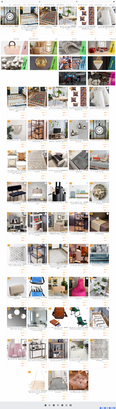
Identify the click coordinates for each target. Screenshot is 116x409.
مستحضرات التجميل (17, 4)
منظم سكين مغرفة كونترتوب (59, 202)
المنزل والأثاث (112, 4)
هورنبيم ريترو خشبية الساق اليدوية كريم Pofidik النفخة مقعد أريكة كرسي (68, 28)
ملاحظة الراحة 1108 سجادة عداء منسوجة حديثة (58, 391)
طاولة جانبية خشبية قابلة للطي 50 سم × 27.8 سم (58, 171)
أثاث (95, 38)
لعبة (41, 4)
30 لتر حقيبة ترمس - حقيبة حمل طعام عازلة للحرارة (37, 297)
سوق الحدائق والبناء (99, 4)
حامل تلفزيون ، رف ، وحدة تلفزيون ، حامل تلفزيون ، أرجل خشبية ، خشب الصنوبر (58, 140)
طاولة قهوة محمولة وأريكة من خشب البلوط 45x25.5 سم (99, 233)
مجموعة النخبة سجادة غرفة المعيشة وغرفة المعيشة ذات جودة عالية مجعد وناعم (78, 360)
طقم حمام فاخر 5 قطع (17, 359)
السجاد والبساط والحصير (33, 38)
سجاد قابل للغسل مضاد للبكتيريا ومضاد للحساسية (48, 27)
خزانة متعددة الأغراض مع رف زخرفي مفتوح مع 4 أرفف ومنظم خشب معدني (78, 233)
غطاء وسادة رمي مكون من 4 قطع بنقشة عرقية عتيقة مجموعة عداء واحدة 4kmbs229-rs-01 (87, 28)
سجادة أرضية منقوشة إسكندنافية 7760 (100, 359)
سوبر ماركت (68, 4)
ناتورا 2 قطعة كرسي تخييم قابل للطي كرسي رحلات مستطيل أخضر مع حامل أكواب (78, 328)
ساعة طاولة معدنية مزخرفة (10, 26)
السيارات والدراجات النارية (33, 4)
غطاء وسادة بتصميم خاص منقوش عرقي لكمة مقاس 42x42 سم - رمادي (17, 264)
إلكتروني (91, 4)
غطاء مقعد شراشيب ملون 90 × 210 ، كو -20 (99, 171)
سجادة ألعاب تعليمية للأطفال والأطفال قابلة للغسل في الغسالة (100, 328)
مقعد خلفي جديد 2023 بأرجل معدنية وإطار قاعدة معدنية (16, 202)
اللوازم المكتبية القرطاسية (49, 4)
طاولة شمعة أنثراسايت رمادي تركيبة (17, 233)
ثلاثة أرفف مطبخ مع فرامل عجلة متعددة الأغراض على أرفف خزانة (58, 359)
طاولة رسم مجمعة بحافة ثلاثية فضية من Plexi (99, 264)
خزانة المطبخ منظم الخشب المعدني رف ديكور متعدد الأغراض (37, 140)
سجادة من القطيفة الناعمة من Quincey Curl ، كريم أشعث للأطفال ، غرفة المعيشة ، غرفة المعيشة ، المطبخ (29, 28)
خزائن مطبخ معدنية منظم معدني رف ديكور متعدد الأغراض (37, 264)
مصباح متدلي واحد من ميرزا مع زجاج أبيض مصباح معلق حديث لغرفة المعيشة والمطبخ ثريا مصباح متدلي (37, 329)
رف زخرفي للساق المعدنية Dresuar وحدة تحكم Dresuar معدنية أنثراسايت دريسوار (37, 359)
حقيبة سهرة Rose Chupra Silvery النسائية (17, 297)
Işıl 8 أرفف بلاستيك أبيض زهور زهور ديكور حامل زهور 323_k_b (100, 297)
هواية (10, 4)
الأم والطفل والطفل (60, 4)
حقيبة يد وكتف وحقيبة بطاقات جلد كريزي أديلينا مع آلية (58, 328)
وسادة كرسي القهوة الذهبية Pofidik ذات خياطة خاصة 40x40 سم (79, 391)
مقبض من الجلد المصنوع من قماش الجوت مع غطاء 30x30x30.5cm (58, 233)
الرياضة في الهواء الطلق (82, 4)
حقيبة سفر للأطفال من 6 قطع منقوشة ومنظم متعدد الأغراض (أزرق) (79, 202)
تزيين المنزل (74, 38)
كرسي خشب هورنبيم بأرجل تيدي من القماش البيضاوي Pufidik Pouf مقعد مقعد (58, 297)
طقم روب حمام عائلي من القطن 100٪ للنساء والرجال (78, 171)
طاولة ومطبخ (16, 38)
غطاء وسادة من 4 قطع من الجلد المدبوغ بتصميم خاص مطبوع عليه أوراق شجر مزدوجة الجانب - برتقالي (16, 172)
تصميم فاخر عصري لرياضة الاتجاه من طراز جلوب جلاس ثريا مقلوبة (16, 328)
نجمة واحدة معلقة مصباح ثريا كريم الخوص (37, 202)
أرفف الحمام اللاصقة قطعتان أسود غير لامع (79, 140)
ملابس (24, 4)
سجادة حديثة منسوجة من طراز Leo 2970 (37, 171)
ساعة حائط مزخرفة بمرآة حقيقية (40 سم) (100, 202)
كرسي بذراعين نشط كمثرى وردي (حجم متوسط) (79, 297)
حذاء (74, 4)
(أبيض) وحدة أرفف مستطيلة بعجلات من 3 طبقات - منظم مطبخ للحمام (37, 234)
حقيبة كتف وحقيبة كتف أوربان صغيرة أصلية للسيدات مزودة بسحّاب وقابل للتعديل (37, 392)
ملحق (106, 4)
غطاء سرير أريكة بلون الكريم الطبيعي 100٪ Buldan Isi (106, 28)
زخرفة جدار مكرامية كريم (17, 140)
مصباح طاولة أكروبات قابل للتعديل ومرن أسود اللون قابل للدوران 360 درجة (78, 264)
